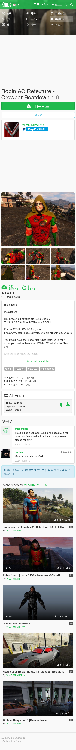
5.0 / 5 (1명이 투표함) (10, 297)
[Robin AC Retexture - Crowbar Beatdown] (38, 219)
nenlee (19, 452)
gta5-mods (21, 428)
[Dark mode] (66, 4)
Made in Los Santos (12, 741)
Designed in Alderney (13, 738)
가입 (44, 470)
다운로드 (40, 106)
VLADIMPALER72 (35, 124)
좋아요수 (31, 289)
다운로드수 (14, 289)
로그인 (32, 470)
